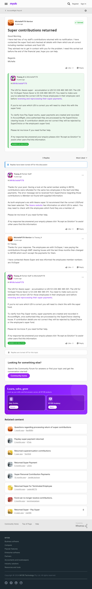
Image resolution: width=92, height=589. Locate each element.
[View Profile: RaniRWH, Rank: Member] (10, 429)
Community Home (12, 524)
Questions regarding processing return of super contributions (42, 427)
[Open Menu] (85, 10)
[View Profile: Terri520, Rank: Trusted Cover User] (10, 452)
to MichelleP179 (31, 77)
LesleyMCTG (32, 489)
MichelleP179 (20, 21)
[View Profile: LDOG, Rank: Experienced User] (10, 464)
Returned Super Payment (25, 462)
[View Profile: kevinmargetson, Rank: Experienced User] (10, 499)
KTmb (29, 442)
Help (37, 524)
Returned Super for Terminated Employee (33, 486)
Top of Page (27, 524)
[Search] (68, 3)
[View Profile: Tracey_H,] (13, 78)
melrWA (28, 513)
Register (75, 4)
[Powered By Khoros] (81, 525)
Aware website (36, 205)
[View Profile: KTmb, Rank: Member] (10, 440)
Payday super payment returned (29, 439)
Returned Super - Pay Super (27, 509)
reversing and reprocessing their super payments (39, 98)
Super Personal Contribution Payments (32, 474)
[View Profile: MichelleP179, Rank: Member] (11, 23)
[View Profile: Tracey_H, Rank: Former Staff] (10, 175)
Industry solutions (11, 564)
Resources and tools (12, 567)
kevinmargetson (33, 501)
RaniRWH (29, 430)
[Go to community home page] (13, 4)
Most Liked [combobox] (81, 158)
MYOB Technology (27, 575)
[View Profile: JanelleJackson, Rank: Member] (10, 476)
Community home (19, 376)
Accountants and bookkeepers (17, 560)
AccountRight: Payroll (14, 10)
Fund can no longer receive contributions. (33, 498)
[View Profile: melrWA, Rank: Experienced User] (10, 511)
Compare (8, 545)
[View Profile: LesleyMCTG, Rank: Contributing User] (10, 487)
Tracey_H (20, 77)
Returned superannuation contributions (32, 451)
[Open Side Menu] (6, 4)
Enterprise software (12, 552)
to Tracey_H (37, 237)
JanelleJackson (34, 477)
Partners (8, 556)
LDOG (29, 466)
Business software (12, 541)
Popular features (11, 549)
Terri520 (27, 454)
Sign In (83, 4)
